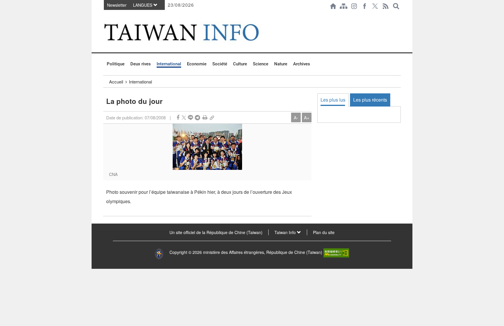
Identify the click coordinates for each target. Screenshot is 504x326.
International (169, 64)
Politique (116, 64)
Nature (280, 64)
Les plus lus (333, 99)
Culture (240, 64)
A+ (306, 117)
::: (105, 15)
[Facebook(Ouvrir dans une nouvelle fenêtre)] (364, 6)
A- (296, 117)
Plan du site (324, 232)
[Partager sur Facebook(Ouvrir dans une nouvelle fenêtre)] (178, 117)
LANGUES (143, 5)
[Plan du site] (343, 6)
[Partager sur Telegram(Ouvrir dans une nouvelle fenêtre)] (197, 117)
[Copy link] (212, 117)
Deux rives (140, 64)
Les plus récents (370, 99)
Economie (196, 64)
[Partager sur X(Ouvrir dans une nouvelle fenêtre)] (184, 117)
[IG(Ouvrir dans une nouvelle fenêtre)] (354, 6)
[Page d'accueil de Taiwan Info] (333, 6)
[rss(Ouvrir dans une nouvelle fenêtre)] (385, 6)
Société (219, 64)
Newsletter (117, 5)
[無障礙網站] (336, 252)
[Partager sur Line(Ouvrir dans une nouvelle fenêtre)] (190, 117)
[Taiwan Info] (191, 32)
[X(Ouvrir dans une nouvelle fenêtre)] (375, 6)
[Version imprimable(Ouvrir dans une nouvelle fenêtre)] (205, 117)
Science (260, 64)
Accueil (116, 82)
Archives (301, 64)
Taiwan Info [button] (285, 232)
